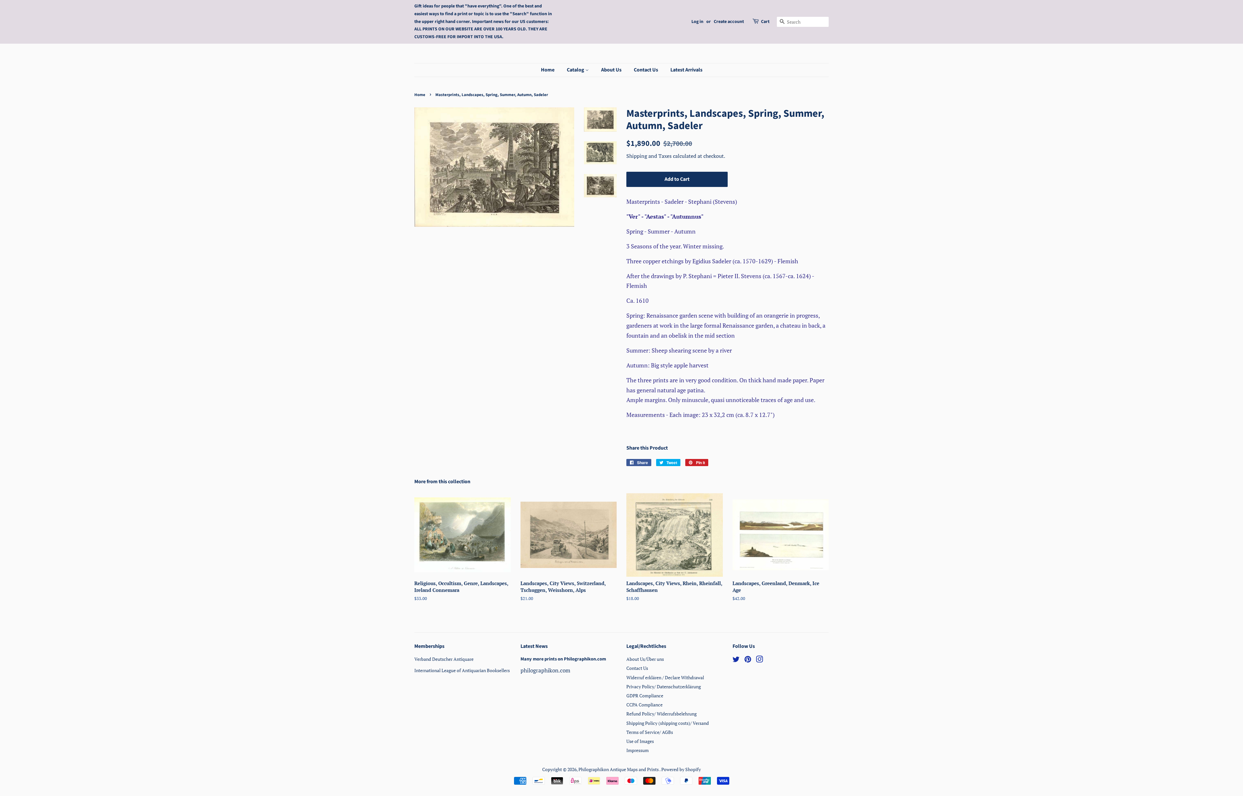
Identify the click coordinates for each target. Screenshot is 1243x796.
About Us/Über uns (645, 659)
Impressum (637, 750)
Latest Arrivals (686, 69)
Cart (765, 21)
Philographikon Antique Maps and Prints (618, 769)
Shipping (637, 155)
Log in (697, 21)
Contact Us (646, 69)
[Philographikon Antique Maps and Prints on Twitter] (736, 660)
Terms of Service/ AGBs (649, 732)
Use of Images (640, 741)
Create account (729, 21)
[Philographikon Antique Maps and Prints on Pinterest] (747, 660)
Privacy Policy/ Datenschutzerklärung (663, 686)
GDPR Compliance (644, 695)
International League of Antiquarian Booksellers (462, 670)
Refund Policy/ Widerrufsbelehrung (661, 714)
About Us (611, 69)
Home (547, 69)
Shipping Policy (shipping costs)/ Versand (667, 723)
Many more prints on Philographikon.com (563, 659)
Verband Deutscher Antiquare (444, 659)
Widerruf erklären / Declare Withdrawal (665, 677)
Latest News (534, 646)
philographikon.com (545, 670)
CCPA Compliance (644, 705)
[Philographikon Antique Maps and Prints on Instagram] (759, 660)
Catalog (576, 69)
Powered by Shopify (681, 769)
